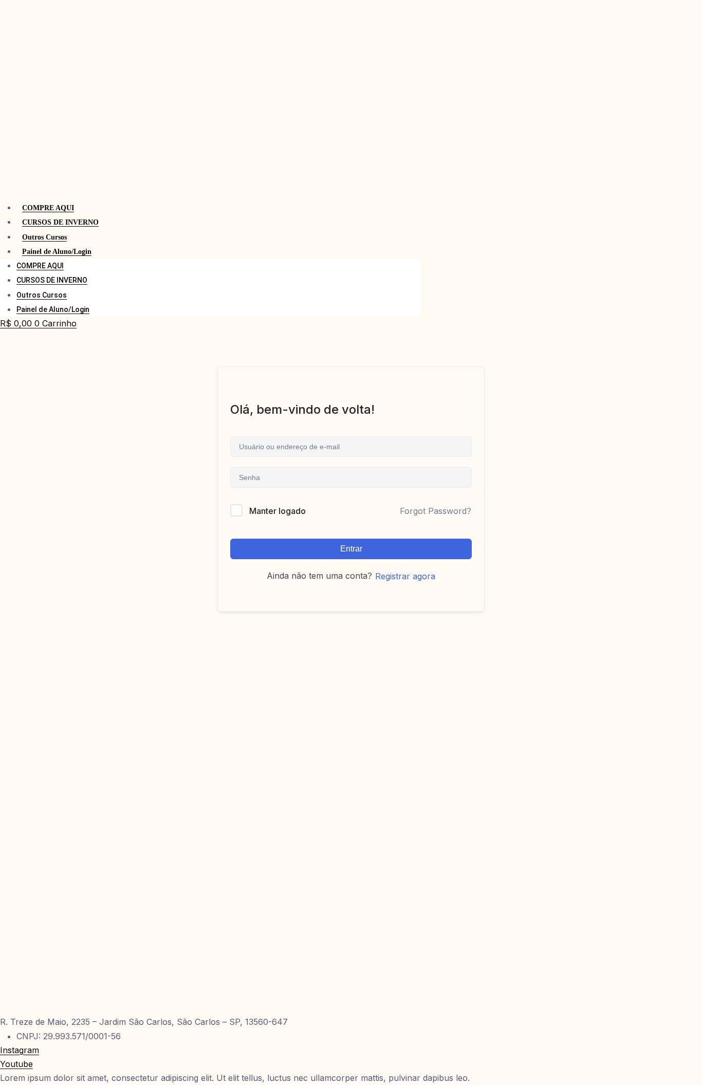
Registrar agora (405, 576)
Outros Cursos (44, 237)
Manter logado (277, 511)
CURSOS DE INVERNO (60, 222)
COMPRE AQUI (48, 208)
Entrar (351, 548)
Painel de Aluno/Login (56, 251)
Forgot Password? (435, 511)
